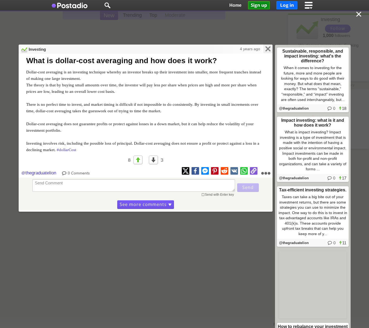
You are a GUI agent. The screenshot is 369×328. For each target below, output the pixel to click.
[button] (107, 5)
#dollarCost (66, 150)
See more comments (143, 204)
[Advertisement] (184, 30)
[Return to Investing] (359, 15)
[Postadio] (69, 5)
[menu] (309, 5)
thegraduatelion (40, 172)
